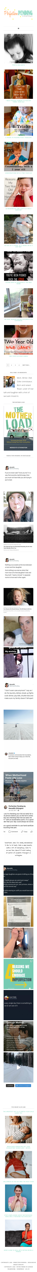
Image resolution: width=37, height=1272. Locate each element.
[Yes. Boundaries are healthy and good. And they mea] (18, 756)
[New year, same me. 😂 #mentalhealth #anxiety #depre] (18, 662)
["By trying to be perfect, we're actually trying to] (18, 974)
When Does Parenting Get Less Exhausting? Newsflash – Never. (18, 1147)
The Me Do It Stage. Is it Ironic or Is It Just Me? (18, 246)
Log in (27, 1269)
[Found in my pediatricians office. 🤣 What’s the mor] (18, 912)
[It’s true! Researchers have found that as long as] (18, 1067)
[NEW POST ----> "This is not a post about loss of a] (18, 787)
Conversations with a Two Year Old (18, 173)
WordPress (20, 1269)
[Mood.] (18, 1005)
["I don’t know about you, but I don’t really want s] (18, 600)
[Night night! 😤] (18, 475)
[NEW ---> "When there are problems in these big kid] (18, 538)
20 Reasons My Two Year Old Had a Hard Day (18, 209)
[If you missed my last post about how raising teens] (18, 507)
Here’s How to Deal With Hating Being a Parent (18, 1251)
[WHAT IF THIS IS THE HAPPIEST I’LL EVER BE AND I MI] (18, 631)
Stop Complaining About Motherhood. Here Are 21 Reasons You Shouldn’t (18, 1215)
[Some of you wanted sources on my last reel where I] (18, 1036)
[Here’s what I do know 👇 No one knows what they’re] (18, 943)
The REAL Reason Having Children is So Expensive (18, 320)
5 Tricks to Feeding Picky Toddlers (18, 137)
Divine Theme (21, 1267)
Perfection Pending (18, 13)
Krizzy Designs (18, 1264)
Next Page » (26, 365)
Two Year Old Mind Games (18, 356)
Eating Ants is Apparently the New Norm (19, 283)
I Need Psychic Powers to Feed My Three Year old (18, 101)
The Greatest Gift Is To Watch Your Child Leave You (18, 1112)
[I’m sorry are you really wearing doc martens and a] (18, 880)
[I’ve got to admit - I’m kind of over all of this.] (18, 725)
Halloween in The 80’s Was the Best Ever (18, 1181)
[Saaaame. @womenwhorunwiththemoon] (18, 849)
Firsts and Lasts (18, 65)
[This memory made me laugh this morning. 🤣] (18, 818)
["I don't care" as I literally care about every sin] (18, 693)
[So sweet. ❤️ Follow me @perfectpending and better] (18, 569)
